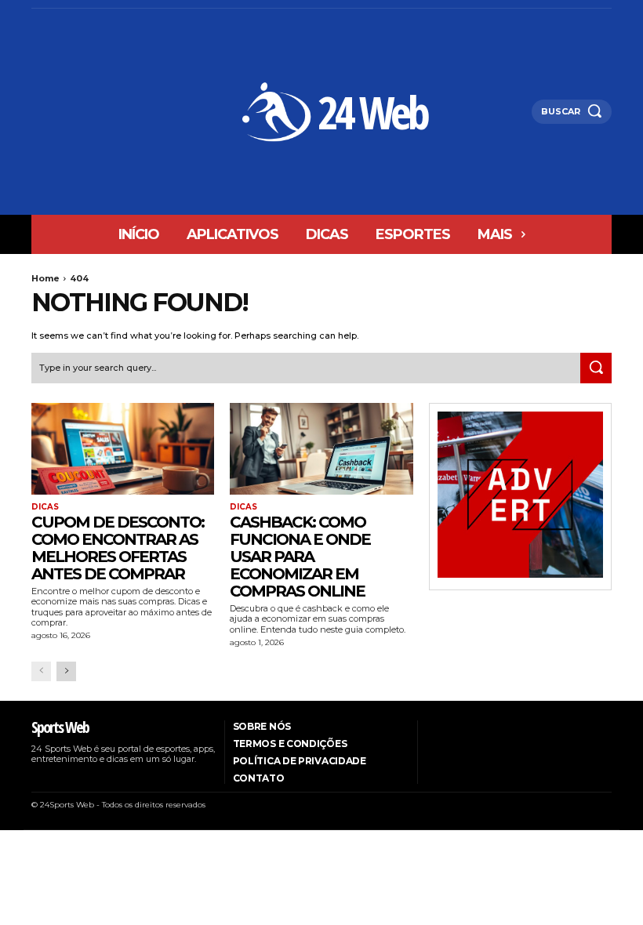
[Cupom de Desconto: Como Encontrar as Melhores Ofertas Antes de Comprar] (122, 449)
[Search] (596, 368)
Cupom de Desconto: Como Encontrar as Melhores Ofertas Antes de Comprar (117, 548)
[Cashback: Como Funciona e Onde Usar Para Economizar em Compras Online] (321, 449)
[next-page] (66, 671)
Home (45, 278)
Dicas (45, 507)
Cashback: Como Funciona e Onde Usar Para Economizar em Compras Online (300, 556)
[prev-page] (41, 671)
